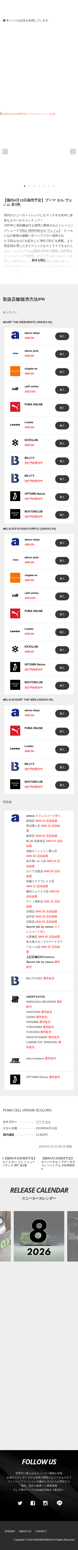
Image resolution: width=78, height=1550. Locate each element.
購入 (62, 336)
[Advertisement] (39, 67)
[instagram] (45, 1503)
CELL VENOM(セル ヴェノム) (40, 230)
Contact (41, 1531)
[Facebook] (32, 1503)
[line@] (58, 1503)
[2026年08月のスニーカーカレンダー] (39, 1236)
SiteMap (10, 1531)
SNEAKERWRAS (43, 1539)
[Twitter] (20, 1503)
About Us (25, 1531)
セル (48, 1121)
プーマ (40, 1121)
